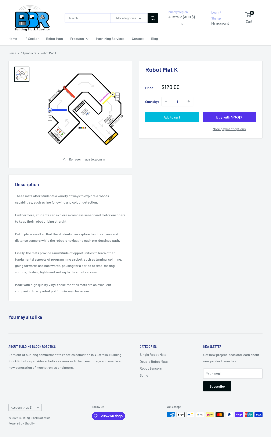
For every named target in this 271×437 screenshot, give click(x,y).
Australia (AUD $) (21, 407)
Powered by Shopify (21, 423)
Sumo (144, 375)
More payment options (229, 129)
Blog (154, 38)
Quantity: (152, 101)
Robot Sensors (151, 368)
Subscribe (217, 386)
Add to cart (172, 117)
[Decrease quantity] (166, 101)
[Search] (153, 18)
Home (12, 38)
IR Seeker (32, 38)
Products (77, 38)
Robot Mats (54, 38)
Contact (138, 38)
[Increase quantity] (188, 101)
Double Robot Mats (154, 361)
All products (28, 53)
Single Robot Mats (153, 354)
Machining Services (110, 38)
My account (220, 23)
